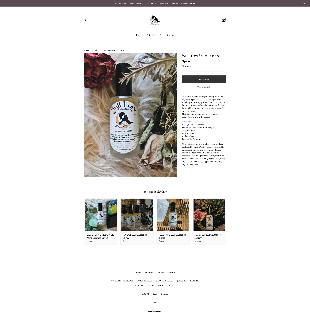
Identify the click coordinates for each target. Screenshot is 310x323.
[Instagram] (155, 302)
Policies (164, 293)
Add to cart (204, 79)
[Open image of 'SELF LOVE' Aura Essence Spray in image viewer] (130, 115)
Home (86, 50)
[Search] (86, 20)
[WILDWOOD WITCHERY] (155, 20)
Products (96, 50)
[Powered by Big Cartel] (155, 311)
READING (194, 280)
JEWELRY (181, 280)
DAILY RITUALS (144, 280)
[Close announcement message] (304, 3)
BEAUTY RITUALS (164, 280)
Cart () (171, 272)
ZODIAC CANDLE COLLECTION (161, 285)
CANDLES (138, 285)
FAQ (161, 34)
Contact (171, 34)
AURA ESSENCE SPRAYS (114, 50)
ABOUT (151, 34)
